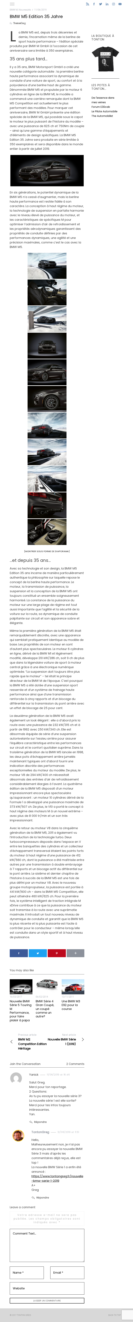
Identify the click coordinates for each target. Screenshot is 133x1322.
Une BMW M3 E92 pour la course (71, 1005)
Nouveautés (25, 9)
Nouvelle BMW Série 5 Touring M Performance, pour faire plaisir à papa (20, 1010)
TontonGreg (19, 23)
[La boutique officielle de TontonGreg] (105, 71)
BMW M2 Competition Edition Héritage (32, 1041)
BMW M (14, 9)
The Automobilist (102, 116)
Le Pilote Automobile (104, 111)
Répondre (40, 1122)
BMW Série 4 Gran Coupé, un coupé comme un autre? (45, 1009)
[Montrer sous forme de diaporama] (47, 551)
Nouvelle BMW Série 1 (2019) (62, 1039)
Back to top (114, 1315)
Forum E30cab (100, 107)
